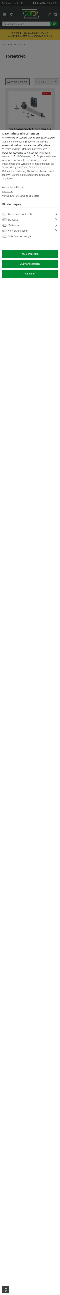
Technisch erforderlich (20, 214)
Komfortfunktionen (18, 230)
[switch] (4, 220)
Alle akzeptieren (30, 254)
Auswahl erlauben (30, 263)
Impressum (7, 191)
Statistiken (13, 219)
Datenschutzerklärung (13, 187)
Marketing (13, 225)
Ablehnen (30, 273)
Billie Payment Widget (20, 236)
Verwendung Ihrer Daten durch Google (20, 196)
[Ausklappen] (56, 213)
